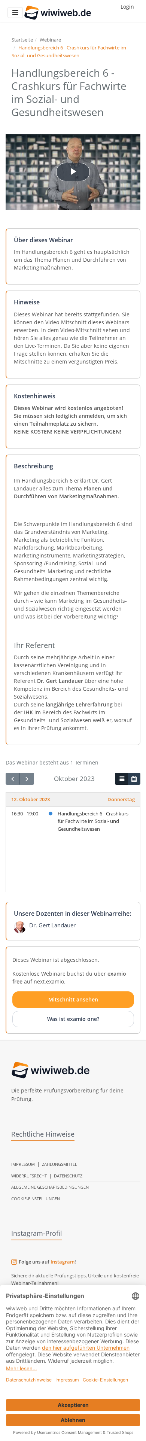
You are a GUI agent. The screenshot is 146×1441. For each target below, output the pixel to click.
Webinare (50, 39)
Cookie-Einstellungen (35, 1198)
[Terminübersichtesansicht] (121, 779)
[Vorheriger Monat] (13, 779)
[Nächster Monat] (26, 779)
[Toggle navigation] (15, 12)
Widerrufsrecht (29, 1176)
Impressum (23, 1164)
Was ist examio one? (73, 1018)
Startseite (22, 39)
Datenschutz (68, 1176)
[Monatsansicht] (134, 779)
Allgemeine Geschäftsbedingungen (50, 1187)
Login (127, 6)
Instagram (62, 1261)
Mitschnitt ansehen (73, 999)
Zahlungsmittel (59, 1164)
